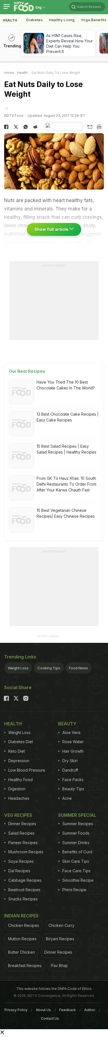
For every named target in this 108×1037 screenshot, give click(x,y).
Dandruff (70, 770)
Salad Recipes (21, 833)
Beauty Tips (73, 788)
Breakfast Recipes (25, 965)
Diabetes (34, 20)
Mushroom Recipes (25, 851)
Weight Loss (18, 668)
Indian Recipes (21, 916)
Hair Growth (73, 751)
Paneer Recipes (23, 842)
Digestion (16, 788)
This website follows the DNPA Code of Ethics (54, 989)
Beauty (67, 723)
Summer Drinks (75, 842)
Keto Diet (16, 751)
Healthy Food (20, 779)
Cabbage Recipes (25, 880)
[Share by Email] (89, 127)
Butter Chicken (21, 952)
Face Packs (73, 779)
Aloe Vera (71, 732)
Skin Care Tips (75, 861)
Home (9, 73)
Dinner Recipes (22, 823)
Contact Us (50, 1018)
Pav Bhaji (59, 965)
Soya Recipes (21, 861)
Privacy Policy (15, 1010)
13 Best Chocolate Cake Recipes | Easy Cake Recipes (68, 417)
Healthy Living (62, 20)
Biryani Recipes (60, 938)
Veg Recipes (18, 815)
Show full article (52, 229)
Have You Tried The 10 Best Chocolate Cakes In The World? (66, 385)
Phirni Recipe (74, 889)
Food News (78, 668)
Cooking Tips (48, 668)
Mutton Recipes (22, 938)
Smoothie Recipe (78, 880)
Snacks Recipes (23, 899)
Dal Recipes (19, 870)
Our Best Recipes (27, 371)
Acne (67, 798)
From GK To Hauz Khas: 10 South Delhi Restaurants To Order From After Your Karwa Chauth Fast (66, 484)
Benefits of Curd (77, 851)
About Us (43, 1010)
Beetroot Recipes (24, 889)
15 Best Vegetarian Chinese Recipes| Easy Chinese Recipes (66, 513)
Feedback (67, 1010)
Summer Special (77, 815)
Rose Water (73, 741)
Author (89, 1010)
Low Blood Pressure (26, 770)
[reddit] (35, 127)
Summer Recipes (77, 823)
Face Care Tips (76, 870)
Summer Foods (75, 833)
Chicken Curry (61, 925)
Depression (18, 760)
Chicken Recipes (23, 925)
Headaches (18, 798)
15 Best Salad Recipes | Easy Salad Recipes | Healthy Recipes (66, 449)
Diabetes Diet (20, 741)
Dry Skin (70, 760)
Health (10, 20)
